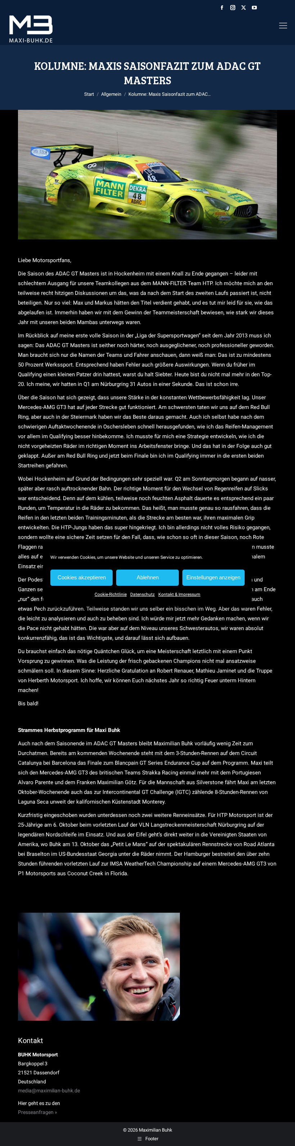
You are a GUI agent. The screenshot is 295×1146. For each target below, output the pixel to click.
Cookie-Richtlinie (111, 594)
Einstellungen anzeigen (213, 577)
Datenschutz (142, 594)
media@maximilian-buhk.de (49, 1090)
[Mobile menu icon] (283, 25)
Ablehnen (148, 577)
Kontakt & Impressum (179, 594)
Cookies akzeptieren (82, 577)
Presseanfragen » (37, 1112)
